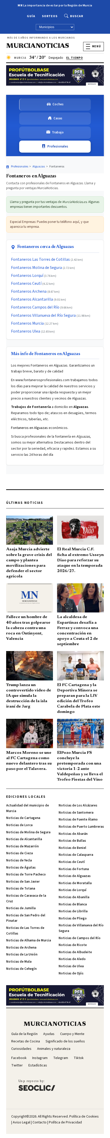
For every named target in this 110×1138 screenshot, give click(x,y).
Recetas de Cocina (25, 1041)
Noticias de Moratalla (75, 883)
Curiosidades (21, 1048)
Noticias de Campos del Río (80, 938)
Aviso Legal (21, 1122)
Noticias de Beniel (72, 848)
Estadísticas (37, 1065)
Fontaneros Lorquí (27, 275)
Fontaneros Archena (29, 291)
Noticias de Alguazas (75, 876)
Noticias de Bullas (72, 840)
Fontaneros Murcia (27, 323)
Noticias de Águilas (21, 867)
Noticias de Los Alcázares (78, 805)
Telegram (60, 1058)
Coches (57, 104)
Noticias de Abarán (73, 834)
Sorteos (50, 16)
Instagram (40, 1058)
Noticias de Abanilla (74, 897)
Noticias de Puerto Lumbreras (81, 826)
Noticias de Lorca (19, 825)
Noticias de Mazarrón (22, 846)
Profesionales (57, 146)
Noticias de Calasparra (76, 854)
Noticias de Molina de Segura (28, 832)
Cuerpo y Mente (72, 1034)
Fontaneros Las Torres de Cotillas (40, 259)
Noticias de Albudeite (75, 952)
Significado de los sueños (65, 1041)
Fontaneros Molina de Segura (36, 267)
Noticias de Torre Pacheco (26, 874)
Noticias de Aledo (72, 959)
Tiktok (79, 1058)
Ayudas (48, 1034)
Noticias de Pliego (73, 918)
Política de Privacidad (65, 1122)
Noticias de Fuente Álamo (78, 819)
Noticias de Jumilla (21, 908)
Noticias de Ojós (71, 973)
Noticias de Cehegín (21, 968)
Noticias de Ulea (71, 966)
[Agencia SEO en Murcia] (36, 1085)
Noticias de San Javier (23, 881)
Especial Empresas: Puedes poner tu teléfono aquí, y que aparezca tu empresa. (49, 224)
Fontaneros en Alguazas (29, 427)
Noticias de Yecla (19, 860)
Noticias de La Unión (21, 954)
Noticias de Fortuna (74, 869)
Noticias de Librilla (73, 911)
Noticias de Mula (18, 961)
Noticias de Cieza (19, 853)
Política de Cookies (84, 1116)
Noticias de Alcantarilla (24, 839)
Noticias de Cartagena (23, 818)
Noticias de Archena (21, 947)
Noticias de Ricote (73, 945)
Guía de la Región (24, 1034)
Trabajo (58, 132)
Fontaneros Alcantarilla (32, 299)
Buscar (76, 16)
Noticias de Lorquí (72, 890)
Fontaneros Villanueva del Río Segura (43, 315)
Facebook (19, 1058)
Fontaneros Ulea (25, 331)
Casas (57, 118)
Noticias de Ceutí (72, 862)
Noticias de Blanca (73, 904)
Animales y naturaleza (53, 1048)
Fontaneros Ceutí (26, 283)
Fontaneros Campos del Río (35, 307)
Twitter (17, 1065)
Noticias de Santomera (76, 812)
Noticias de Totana (20, 888)
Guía (31, 16)
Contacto (39, 1122)
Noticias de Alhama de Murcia (28, 940)
